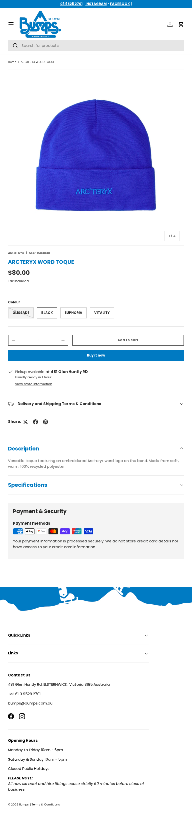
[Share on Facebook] (35, 422)
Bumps (24, 804)
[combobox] (96, 45)
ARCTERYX (16, 253)
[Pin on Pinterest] (45, 422)
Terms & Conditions (46, 804)
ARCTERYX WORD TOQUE (38, 62)
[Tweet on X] (25, 422)
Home (12, 62)
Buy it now (96, 355)
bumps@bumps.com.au (30, 703)
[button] (181, 24)
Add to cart (128, 340)
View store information (33, 384)
